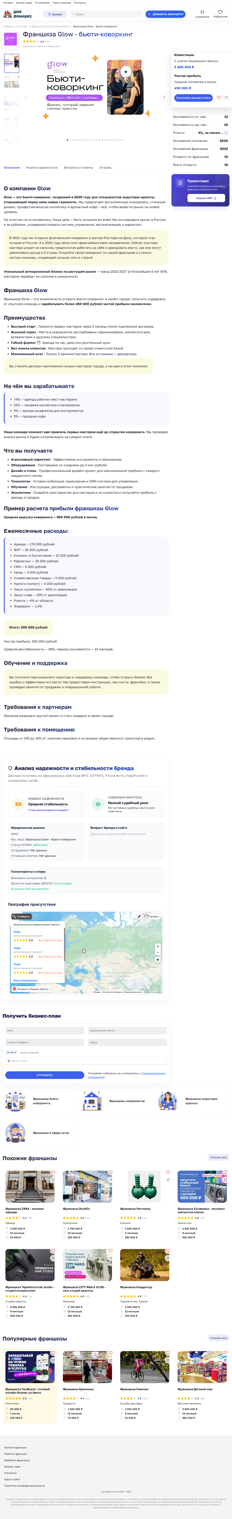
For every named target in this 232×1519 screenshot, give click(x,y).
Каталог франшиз (15, 1447)
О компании (42, 2)
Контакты (80, 2)
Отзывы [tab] (105, 167)
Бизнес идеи (24, 2)
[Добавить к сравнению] (226, 97)
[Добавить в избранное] (218, 97)
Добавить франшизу (17, 1460)
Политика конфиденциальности (24, 1485)
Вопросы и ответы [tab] (78, 167)
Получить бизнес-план (193, 97)
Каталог (8, 2)
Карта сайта (12, 1479)
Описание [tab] (12, 167)
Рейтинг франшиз (15, 1453)
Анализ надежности (42, 167)
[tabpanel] (86, 459)
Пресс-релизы (62, 2)
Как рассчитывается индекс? (50, 810)
